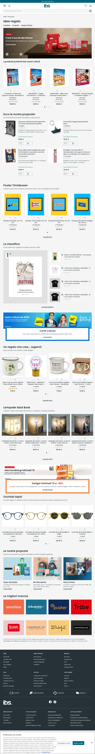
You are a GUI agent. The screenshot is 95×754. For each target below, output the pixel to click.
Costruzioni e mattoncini (41, 675)
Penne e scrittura (68, 681)
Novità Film (6, 675)
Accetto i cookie (78, 743)
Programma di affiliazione (55, 717)
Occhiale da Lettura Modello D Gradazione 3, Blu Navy (12, 533)
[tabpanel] (47, 43)
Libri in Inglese (7, 664)
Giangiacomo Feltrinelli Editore (79, 717)
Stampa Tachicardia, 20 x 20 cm (36, 222)
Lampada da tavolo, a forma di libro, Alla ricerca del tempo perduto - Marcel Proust (13, 442)
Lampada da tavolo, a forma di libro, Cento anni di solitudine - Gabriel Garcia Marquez (59, 442)
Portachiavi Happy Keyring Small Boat (75, 123)
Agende (66, 678)
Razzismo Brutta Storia (76, 725)
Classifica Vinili (68, 667)
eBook (5, 667)
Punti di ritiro (6, 715)
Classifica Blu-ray (8, 681)
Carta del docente (31, 715)
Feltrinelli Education (75, 723)
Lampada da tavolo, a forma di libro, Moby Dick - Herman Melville (36, 442)
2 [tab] (48, 452)
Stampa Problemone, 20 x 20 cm (59, 222)
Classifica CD (68, 659)
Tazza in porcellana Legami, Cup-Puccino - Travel (82, 383)
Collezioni (36, 664)
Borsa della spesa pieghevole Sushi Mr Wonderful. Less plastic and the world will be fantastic (31, 152)
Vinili (65, 662)
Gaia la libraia (7, 723)
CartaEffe (6, 720)
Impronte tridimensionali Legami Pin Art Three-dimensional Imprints (31, 123)
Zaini (65, 683)
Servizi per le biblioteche (54, 715)
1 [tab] (47, 232)
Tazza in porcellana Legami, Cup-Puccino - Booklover (59, 383)
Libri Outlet (6, 662)
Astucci (66, 686)
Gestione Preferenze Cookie (33, 725)
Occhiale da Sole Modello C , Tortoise (82, 533)
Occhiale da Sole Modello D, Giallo (59, 533)
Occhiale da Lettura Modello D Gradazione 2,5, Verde (36, 533)
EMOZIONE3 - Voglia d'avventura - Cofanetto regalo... (36, 95)
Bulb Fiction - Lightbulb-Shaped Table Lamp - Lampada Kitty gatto (36, 383)
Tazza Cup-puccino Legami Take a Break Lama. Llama (12, 383)
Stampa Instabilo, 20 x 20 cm (12, 222)
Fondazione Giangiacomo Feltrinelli (80, 720)
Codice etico (51, 725)
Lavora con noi (52, 723)
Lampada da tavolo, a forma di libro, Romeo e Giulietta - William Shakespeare (82, 442)
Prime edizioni (37, 657)
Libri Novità (6, 657)
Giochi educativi (38, 678)
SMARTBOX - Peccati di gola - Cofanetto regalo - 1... (82, 95)
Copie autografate (39, 662)
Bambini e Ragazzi (8, 686)
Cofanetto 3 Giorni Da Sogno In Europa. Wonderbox (13, 95)
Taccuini (66, 675)
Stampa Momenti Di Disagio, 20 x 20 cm (82, 222)
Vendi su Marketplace (54, 720)
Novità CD (67, 657)
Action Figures (38, 686)
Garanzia (28, 723)
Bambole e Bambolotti (40, 683)
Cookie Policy (46, 752)
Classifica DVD (7, 678)
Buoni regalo (7, 717)
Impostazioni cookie (64, 743)
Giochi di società (38, 681)
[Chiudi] (92, 743)
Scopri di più (7, 589)
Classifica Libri (7, 659)
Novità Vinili (67, 664)
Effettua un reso (30, 720)
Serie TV (5, 683)
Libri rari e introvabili (39, 659)
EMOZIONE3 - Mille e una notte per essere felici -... (59, 95)
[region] (47, 743)
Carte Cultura (29, 717)
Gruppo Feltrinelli (75, 715)
